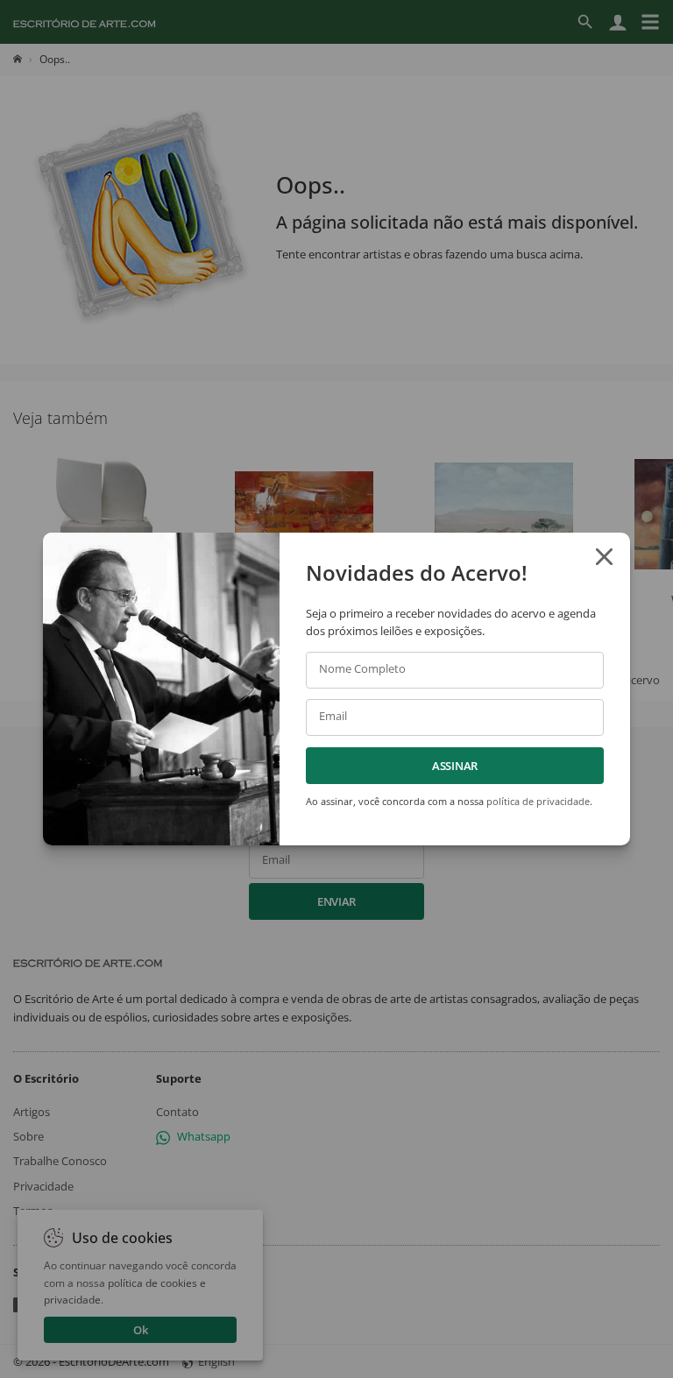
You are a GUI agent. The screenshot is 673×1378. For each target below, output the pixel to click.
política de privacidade (538, 801)
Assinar (455, 766)
